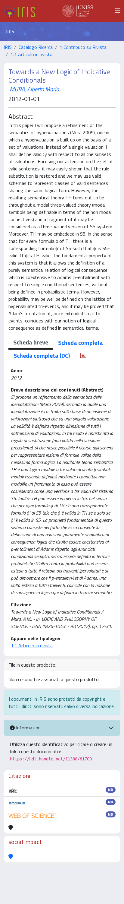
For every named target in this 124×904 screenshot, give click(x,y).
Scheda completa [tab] (80, 342)
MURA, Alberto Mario (34, 89)
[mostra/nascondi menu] (117, 11)
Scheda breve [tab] (30, 342)
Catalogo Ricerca (36, 47)
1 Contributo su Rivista (83, 47)
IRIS (8, 47)
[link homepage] (22, 11)
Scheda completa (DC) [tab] (42, 355)
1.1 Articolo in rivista (31, 54)
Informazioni (28, 727)
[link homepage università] (77, 11)
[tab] (83, 355)
